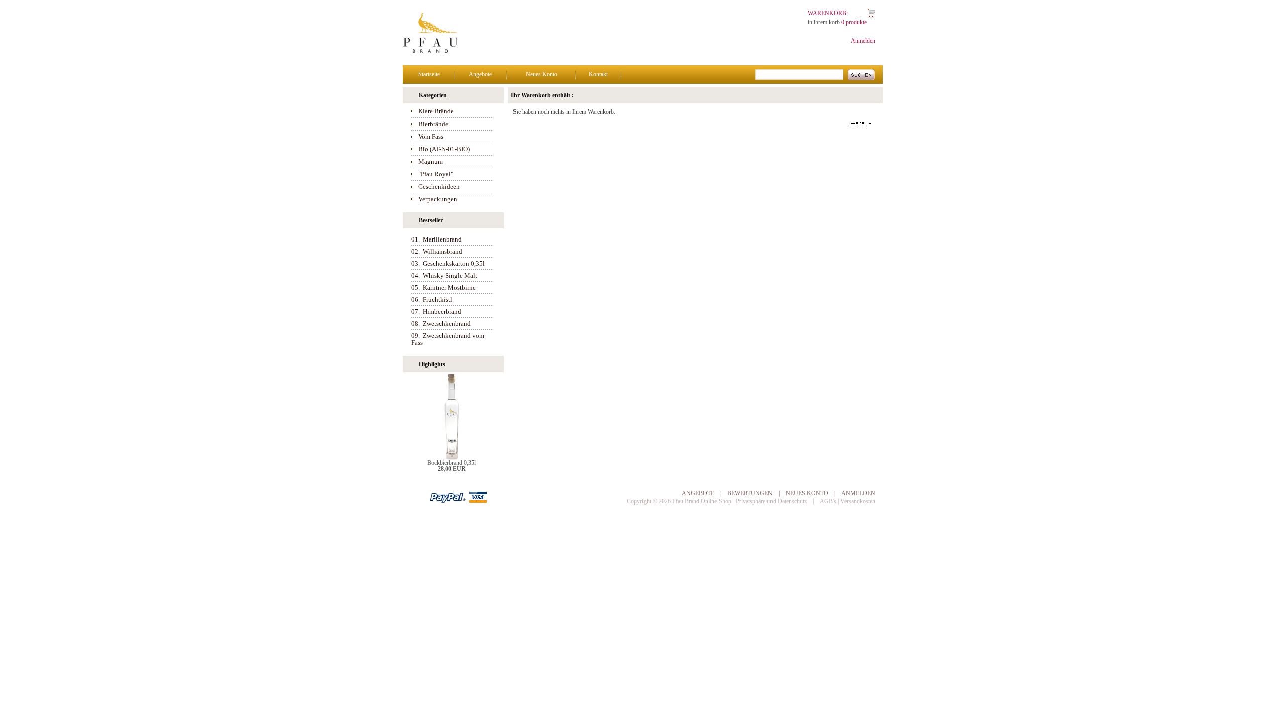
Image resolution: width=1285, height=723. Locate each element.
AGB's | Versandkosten (847, 501)
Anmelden (863, 40)
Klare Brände (436, 111)
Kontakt (598, 74)
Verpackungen (437, 199)
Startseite (429, 74)
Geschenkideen (439, 186)
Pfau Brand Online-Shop (701, 501)
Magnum (430, 161)
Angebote (480, 74)
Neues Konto (541, 74)
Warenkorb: (828, 13)
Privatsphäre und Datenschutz (771, 501)
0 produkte (854, 22)
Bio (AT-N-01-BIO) (444, 149)
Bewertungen (750, 493)
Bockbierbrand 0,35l (451, 462)
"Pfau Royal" (435, 174)
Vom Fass (430, 136)
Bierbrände (433, 124)
